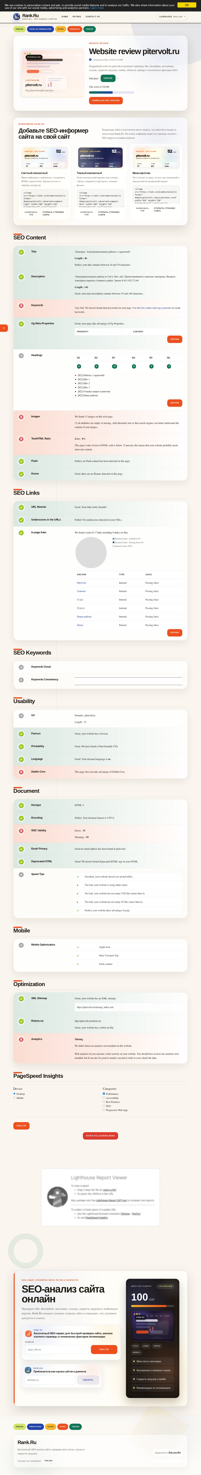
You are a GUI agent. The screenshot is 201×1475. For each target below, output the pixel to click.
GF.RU (61, 29)
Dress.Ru (75, 29)
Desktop (20, 1093)
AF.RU (63, 1427)
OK (187, 5)
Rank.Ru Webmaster (41, 29)
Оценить (88, 1380)
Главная (81, 591)
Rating (77, 17)
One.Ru (19, 29)
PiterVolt (81, 582)
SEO (108, 1106)
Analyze (21, 1126)
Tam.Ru (89, 29)
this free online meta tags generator (154, 307)
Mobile (20, 1097)
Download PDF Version (106, 100)
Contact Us (93, 17)
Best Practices (113, 1101)
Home (65, 17)
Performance (112, 1093)
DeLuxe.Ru (175, 1452)
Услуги (80, 608)
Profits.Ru (35, 1427)
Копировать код (31, 213)
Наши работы (84, 616)
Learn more (97, 8)
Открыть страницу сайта (53, 213)
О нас (80, 599)
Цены (80, 625)
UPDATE (108, 78)
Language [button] (171, 17)
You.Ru (48, 1461)
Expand (175, 339)
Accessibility (112, 1097)
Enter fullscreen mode (100, 1136)
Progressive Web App (117, 1110)
